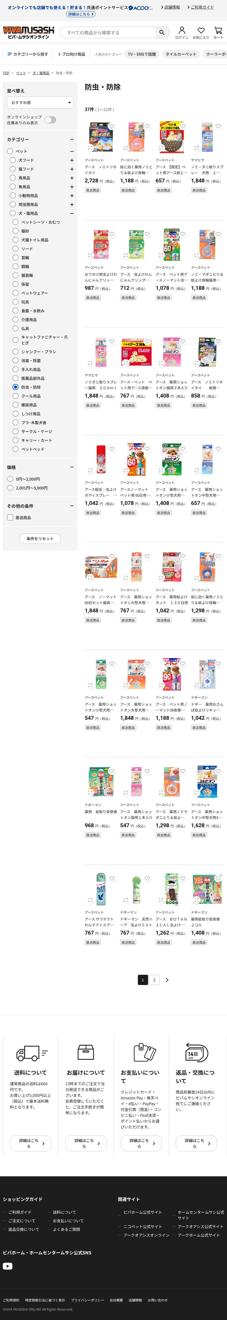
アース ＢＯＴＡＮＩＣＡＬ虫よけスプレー (172, 924)
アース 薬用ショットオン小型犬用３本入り (172, 495)
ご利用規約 (11, 1300)
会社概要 (116, 1300)
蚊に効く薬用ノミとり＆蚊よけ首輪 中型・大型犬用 (207, 602)
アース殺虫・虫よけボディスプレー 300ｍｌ (101, 495)
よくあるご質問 (66, 1229)
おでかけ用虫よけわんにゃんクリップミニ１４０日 (101, 280)
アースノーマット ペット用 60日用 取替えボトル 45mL (135, 495)
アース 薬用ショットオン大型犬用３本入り (136, 710)
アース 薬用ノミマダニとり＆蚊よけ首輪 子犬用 (172, 817)
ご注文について (21, 1220)
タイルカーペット (181, 54)
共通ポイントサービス (68, 10)
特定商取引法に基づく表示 (45, 1300)
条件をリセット (40, 538)
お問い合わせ (158, 1300)
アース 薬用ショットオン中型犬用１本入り (207, 495)
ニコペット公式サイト (142, 1226)
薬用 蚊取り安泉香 (101, 811)
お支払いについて (68, 1220)
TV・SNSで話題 (142, 54)
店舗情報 (172, 7)
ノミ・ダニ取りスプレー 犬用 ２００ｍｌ (207, 172)
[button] (182, 32)
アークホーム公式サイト (199, 1235)
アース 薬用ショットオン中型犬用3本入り (207, 817)
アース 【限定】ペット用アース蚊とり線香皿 (171, 172)
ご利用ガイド (202, 7)
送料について (64, 1212)
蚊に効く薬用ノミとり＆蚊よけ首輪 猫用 (136, 172)
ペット (21, 72)
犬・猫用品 (41, 72)
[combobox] (108, 32)
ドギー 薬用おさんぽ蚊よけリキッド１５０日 (207, 710)
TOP (6, 72)
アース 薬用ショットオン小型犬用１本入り (101, 710)
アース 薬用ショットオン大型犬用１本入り (136, 602)
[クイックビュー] (90, 148)
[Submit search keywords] (162, 32)
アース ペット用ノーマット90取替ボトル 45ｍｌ (171, 710)
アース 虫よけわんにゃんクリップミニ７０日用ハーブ (136, 280)
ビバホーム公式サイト (142, 1212)
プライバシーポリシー (87, 1300)
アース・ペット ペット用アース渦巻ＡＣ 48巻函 (136, 387)
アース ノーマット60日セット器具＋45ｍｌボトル (101, 602)
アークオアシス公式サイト (201, 1226)
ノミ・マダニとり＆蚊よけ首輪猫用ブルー (207, 280)
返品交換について (23, 1229)
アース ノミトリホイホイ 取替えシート (207, 387)
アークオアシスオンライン (146, 1235)
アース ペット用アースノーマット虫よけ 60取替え (172, 280)
